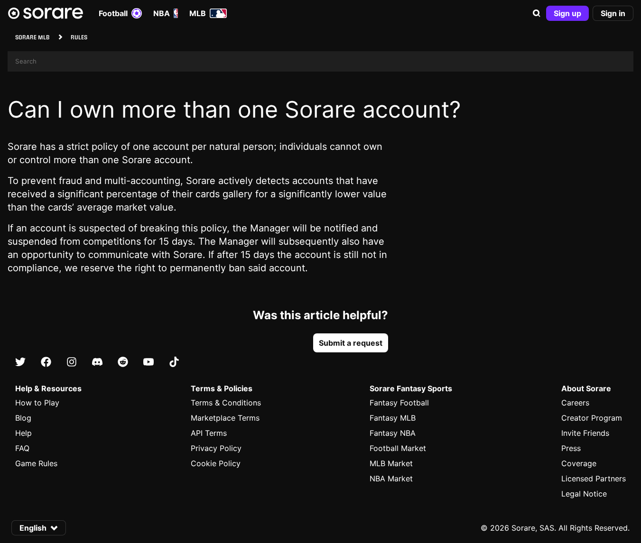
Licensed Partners (593, 478)
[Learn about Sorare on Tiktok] (174, 362)
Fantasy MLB (393, 418)
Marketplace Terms (225, 418)
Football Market (398, 448)
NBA (161, 13)
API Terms (209, 433)
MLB (197, 13)
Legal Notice (584, 493)
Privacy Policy (216, 448)
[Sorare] (46, 13)
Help (23, 433)
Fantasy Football (399, 402)
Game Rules (36, 463)
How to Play (37, 402)
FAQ (22, 448)
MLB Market (391, 463)
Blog (23, 418)
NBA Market (391, 478)
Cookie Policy (216, 463)
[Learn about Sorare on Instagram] (72, 362)
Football (113, 13)
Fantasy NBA (393, 433)
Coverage (578, 463)
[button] (536, 13)
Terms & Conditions (226, 402)
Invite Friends (585, 433)
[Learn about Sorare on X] (20, 362)
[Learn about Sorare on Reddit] (123, 362)
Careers (575, 402)
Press (571, 448)
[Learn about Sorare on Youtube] (148, 362)
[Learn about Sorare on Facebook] (46, 362)
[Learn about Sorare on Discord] (97, 362)
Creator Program (591, 418)
